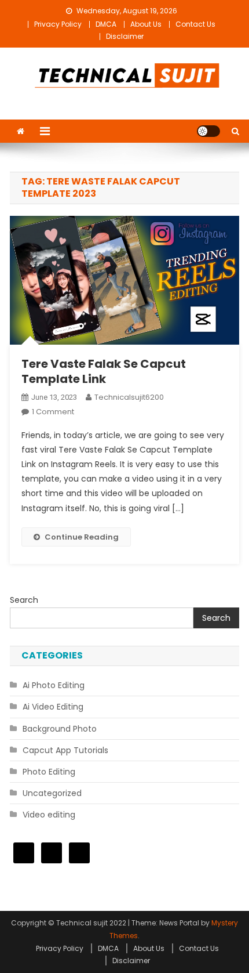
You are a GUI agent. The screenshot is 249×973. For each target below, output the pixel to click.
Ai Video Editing (53, 706)
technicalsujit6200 (129, 397)
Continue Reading (82, 536)
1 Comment (53, 411)
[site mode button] (208, 131)
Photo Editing (49, 771)
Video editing (49, 814)
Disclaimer (125, 36)
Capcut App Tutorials (65, 750)
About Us (146, 24)
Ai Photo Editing (54, 685)
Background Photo (60, 729)
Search (24, 600)
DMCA (106, 24)
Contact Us (195, 24)
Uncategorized (52, 793)
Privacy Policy (58, 24)
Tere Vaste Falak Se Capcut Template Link (103, 371)
